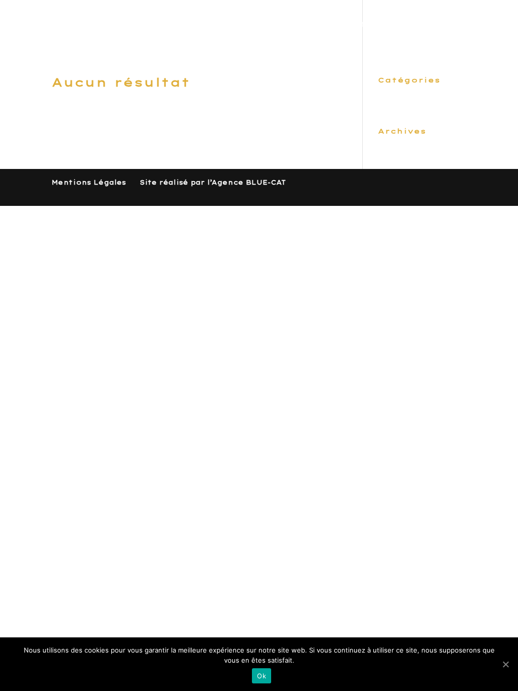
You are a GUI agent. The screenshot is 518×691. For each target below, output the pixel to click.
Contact (444, 24)
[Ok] (505, 664)
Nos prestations (280, 24)
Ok (261, 676)
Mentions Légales (89, 182)
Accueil (201, 24)
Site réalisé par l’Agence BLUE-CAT (213, 182)
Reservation (373, 24)
